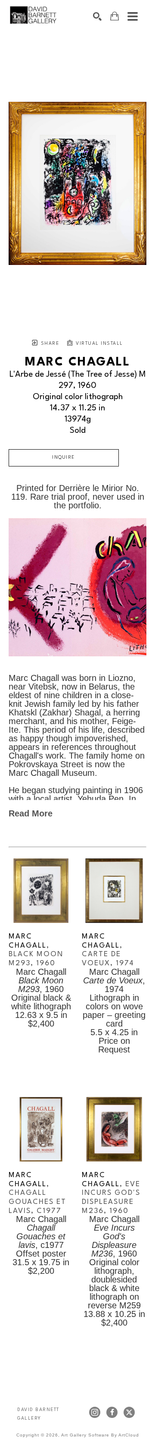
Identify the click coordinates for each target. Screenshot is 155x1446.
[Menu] (132, 16)
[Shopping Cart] (114, 16)
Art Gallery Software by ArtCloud (100, 1435)
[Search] (97, 16)
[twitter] (129, 1412)
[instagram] (94, 1412)
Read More (31, 813)
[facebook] (112, 1412)
